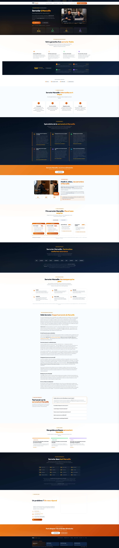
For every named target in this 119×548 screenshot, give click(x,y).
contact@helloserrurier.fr (38, 513)
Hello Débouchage (64, 544)
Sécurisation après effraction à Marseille (79, 158)
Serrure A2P (80, 537)
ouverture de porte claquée (55, 337)
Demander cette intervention (39, 233)
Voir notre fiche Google (37, 519)
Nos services (55, 3)
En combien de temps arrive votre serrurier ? (61, 405)
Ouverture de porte (60, 537)
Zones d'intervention (49, 3)
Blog (62, 3)
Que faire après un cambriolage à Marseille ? (61, 418)
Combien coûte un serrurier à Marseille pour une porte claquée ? (64, 398)
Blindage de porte (44, 373)
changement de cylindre (44, 338)
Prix (60, 3)
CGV (86, 546)
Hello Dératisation (77, 544)
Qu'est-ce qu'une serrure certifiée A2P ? (60, 415)
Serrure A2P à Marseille (58, 158)
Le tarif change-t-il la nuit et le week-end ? (60, 408)
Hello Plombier (49, 544)
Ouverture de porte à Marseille (40, 144)
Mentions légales (83, 546)
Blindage (72, 537)
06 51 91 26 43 (37, 22)
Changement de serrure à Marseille (59, 143)
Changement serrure (66, 537)
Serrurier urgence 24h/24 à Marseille (41, 159)
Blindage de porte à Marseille (77, 143)
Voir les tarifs (46, 22)
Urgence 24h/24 (76, 537)
